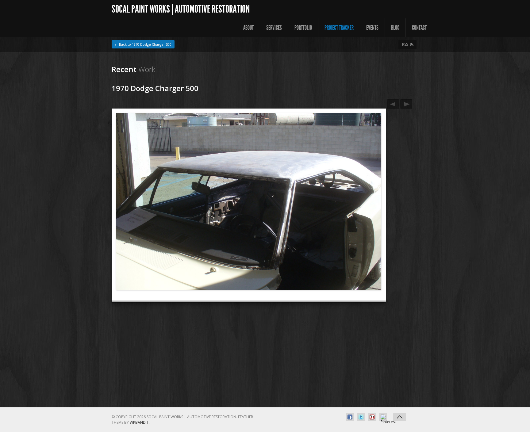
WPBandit (139, 422)
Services (274, 27)
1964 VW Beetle (393, 104)
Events (372, 27)
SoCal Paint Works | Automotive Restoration (181, 9)
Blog (395, 27)
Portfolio (303, 27)
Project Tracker (339, 27)
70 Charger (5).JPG (406, 104)
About (248, 27)
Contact (419, 27)
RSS (405, 44)
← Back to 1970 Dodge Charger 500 (143, 44)
